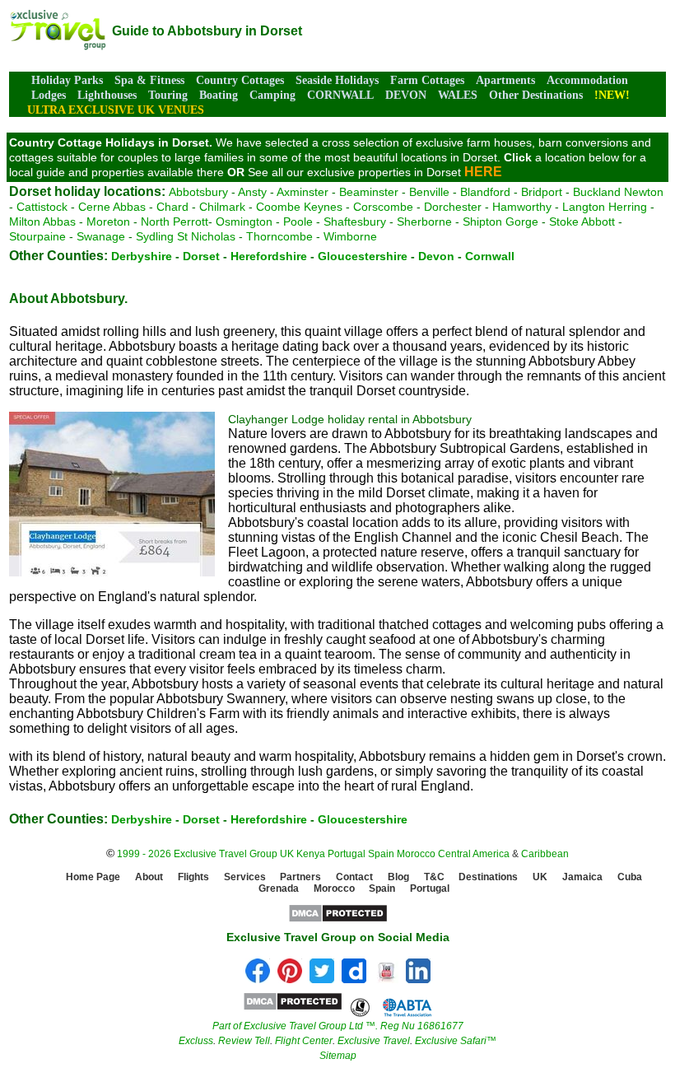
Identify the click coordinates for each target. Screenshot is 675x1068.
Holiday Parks (67, 80)
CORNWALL (340, 95)
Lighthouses (107, 95)
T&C (434, 877)
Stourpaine (37, 236)
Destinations (488, 877)
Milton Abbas (42, 221)
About (149, 877)
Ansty (252, 191)
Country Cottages (240, 80)
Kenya (310, 854)
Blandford (485, 191)
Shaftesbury (355, 221)
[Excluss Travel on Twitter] (322, 979)
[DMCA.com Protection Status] (338, 920)
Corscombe (383, 206)
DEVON (405, 95)
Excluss (196, 1041)
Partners (300, 877)
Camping (272, 95)
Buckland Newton (618, 191)
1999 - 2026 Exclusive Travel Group (197, 854)
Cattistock (42, 206)
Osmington (244, 221)
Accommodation (587, 80)
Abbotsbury (198, 191)
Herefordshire (268, 256)
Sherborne (424, 221)
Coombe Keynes (299, 206)
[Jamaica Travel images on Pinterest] (289, 979)
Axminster (302, 191)
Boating (218, 95)
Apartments (505, 80)
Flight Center (304, 1041)
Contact (354, 877)
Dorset (201, 256)
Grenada (278, 889)
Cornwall (489, 256)
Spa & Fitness (149, 80)
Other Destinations (536, 95)
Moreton (108, 221)
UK (287, 854)
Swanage (101, 236)
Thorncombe (279, 236)
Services (245, 877)
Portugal (348, 854)
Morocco (416, 854)
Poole (298, 221)
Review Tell (244, 1041)
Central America (474, 854)
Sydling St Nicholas (185, 236)
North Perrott (174, 221)
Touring (168, 95)
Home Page (93, 877)
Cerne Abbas (112, 206)
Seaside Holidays (337, 80)
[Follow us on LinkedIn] (418, 979)
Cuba (629, 877)
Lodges (48, 95)
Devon (436, 256)
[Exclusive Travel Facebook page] (257, 979)
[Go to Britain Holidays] (57, 46)
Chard (172, 206)
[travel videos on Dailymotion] (354, 979)
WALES (457, 95)
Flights (193, 877)
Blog (398, 877)
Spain (381, 854)
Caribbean (545, 854)
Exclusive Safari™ (455, 1041)
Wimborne (350, 236)
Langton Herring (604, 206)
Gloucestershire (362, 256)
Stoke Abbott (582, 221)
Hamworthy (522, 206)
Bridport (541, 191)
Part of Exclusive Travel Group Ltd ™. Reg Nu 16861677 (337, 1026)
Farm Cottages (427, 80)
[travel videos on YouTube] (386, 979)
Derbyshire (141, 256)
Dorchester (453, 206)
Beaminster (368, 191)
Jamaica (582, 877)
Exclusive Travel (374, 1041)
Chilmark (222, 206)
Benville (429, 191)
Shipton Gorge (500, 221)
